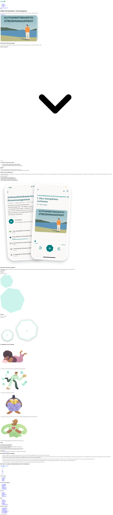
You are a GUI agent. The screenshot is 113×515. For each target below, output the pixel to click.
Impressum (3, 503)
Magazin (3, 5)
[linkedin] (2, 471)
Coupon (3, 6)
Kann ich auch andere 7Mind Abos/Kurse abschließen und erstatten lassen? (11, 446)
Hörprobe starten (3, 270)
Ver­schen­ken (4, 488)
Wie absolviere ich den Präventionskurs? (6, 444)
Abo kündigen (4, 501)
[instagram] (2, 469)
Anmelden (1, 7)
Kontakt (3, 499)
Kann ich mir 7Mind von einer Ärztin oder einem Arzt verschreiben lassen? (11, 449)
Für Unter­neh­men (4, 510)
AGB (3, 502)
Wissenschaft (4, 477)
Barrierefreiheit (4, 496)
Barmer (3, 486)
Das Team (3, 492)
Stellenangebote (4, 494)
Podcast (3, 479)
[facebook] (2, 470)
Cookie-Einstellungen (5, 504)
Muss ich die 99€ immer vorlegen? (6, 447)
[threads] (2, 474)
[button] (7, 335)
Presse (3, 495)
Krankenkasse (4, 4)
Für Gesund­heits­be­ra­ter (5, 511)
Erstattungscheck (2, 14)
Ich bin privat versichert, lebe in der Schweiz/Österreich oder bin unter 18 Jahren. (12, 448)
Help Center (5, 451)
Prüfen (1, 160)
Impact (3, 493)
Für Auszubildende (4, 512)
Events (3, 480)
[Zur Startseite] (2, 2)
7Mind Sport (4, 509)
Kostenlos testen (5, 7)
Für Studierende (4, 487)
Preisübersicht (4, 484)
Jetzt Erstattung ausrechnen (4, 465)
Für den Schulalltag (5, 508)
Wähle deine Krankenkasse (4, 46)
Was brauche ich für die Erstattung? (6, 445)
